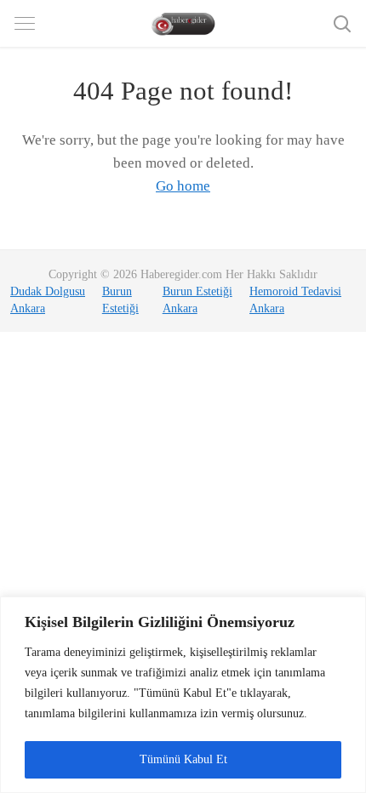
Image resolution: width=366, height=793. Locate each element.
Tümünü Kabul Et (183, 759)
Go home (183, 186)
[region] (183, 694)
